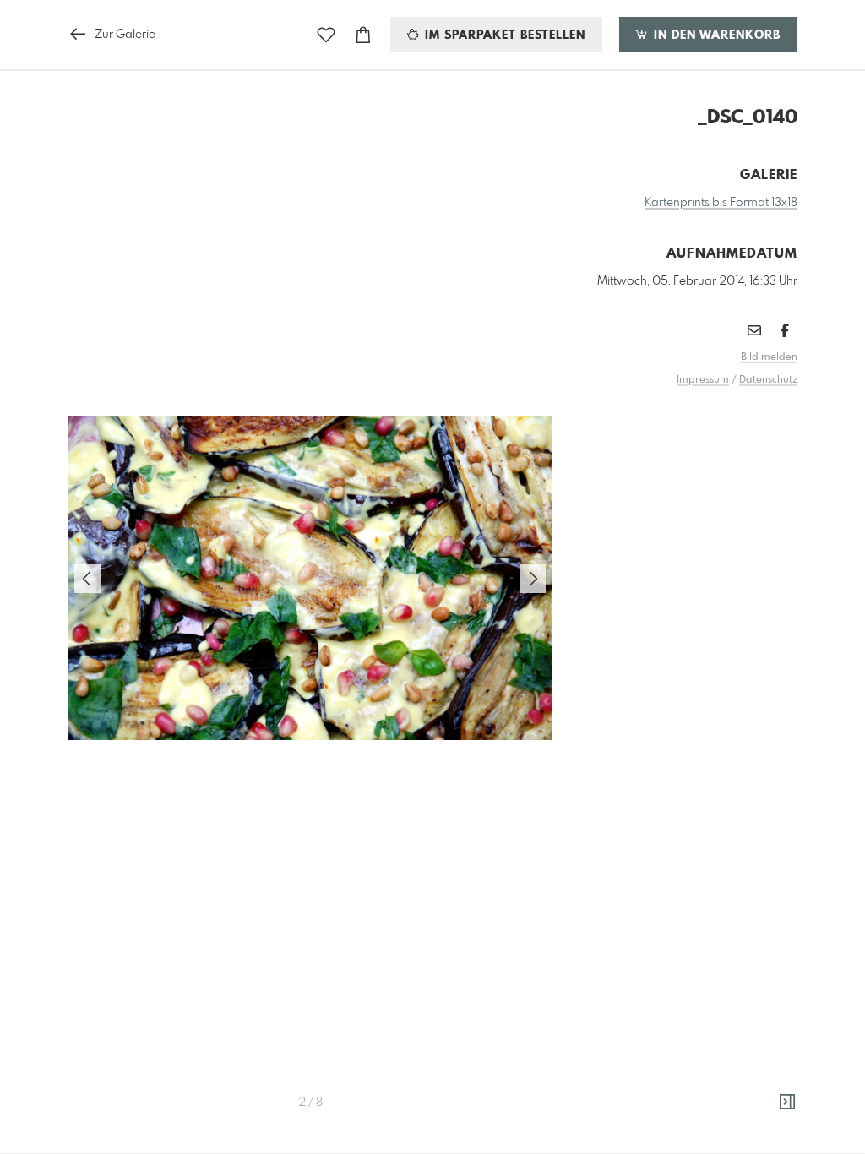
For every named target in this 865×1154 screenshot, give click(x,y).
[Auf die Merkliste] (326, 35)
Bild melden (769, 357)
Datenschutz (768, 380)
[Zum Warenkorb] (363, 35)
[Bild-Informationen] (787, 1102)
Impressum (703, 380)
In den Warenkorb (715, 35)
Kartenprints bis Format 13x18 (721, 203)
